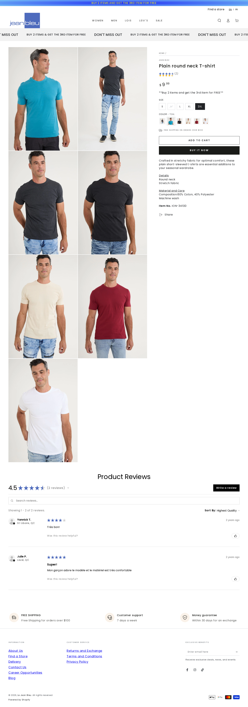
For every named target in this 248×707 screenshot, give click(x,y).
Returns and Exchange (84, 651)
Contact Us (17, 667)
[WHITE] (205, 121)
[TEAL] (171, 121)
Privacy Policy (77, 662)
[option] (237, 9)
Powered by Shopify (19, 699)
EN (230, 9)
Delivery (14, 662)
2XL (200, 106)
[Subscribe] (238, 652)
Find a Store (17, 656)
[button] (219, 20)
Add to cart (199, 140)
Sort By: (210, 510)
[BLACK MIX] (179, 121)
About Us (15, 651)
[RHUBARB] (196, 121)
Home (161, 53)
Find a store (216, 9)
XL (189, 106)
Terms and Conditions (84, 656)
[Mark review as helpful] (235, 536)
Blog (11, 678)
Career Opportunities (25, 672)
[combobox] (230, 9)
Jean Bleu (164, 60)
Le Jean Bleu (24, 695)
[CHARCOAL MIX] (162, 121)
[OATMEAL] (188, 121)
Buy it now (199, 150)
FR (236, 9)
